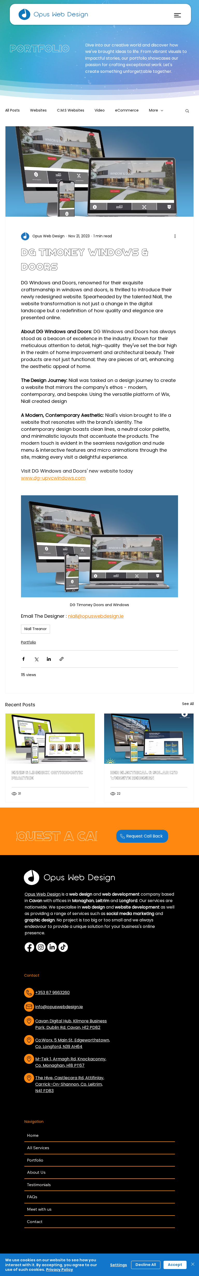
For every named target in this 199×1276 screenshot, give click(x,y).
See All (188, 703)
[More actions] (175, 236)
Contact (34, 1221)
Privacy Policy (59, 1269)
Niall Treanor (35, 628)
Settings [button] (118, 1264)
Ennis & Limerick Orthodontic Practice (47, 775)
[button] (187, 110)
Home (33, 1135)
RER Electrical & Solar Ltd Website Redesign (144, 775)
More (153, 110)
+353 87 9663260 (52, 993)
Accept (175, 1264)
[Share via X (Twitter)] (36, 658)
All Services (38, 1147)
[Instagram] (41, 947)
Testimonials (39, 1184)
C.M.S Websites (70, 110)
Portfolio (28, 642)
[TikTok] (63, 947)
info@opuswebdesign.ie (59, 1007)
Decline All (146, 1264)
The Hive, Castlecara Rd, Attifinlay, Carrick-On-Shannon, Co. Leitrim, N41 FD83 (69, 1084)
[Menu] (177, 15)
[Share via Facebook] (23, 658)
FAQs (32, 1196)
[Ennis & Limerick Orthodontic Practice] (50, 739)
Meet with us (39, 1209)
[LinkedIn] (52, 947)
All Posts (12, 110)
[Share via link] (61, 658)
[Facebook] (29, 947)
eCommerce (127, 110)
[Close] (193, 1265)
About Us (36, 1172)
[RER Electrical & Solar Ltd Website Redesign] (149, 739)
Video (100, 110)
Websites (38, 110)
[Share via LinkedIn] (48, 658)
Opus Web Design (43, 894)
